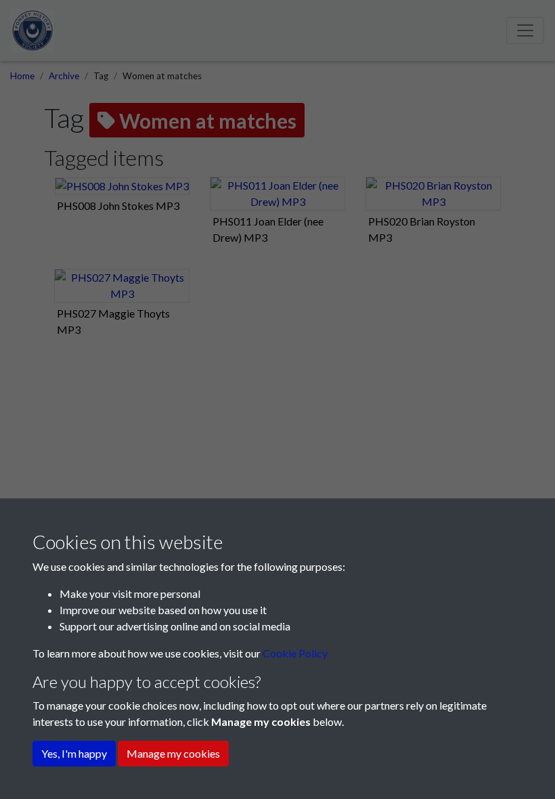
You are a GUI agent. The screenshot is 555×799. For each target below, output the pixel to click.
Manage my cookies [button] (173, 753)
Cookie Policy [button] (295, 653)
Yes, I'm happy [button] (74, 753)
